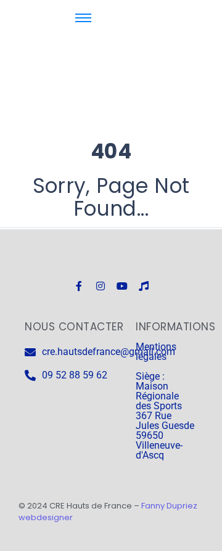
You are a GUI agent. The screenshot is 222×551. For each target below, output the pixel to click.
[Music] (144, 286)
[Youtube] (122, 286)
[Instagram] (100, 286)
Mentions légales (156, 351)
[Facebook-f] (79, 286)
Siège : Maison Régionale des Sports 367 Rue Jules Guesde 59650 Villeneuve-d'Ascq (165, 415)
